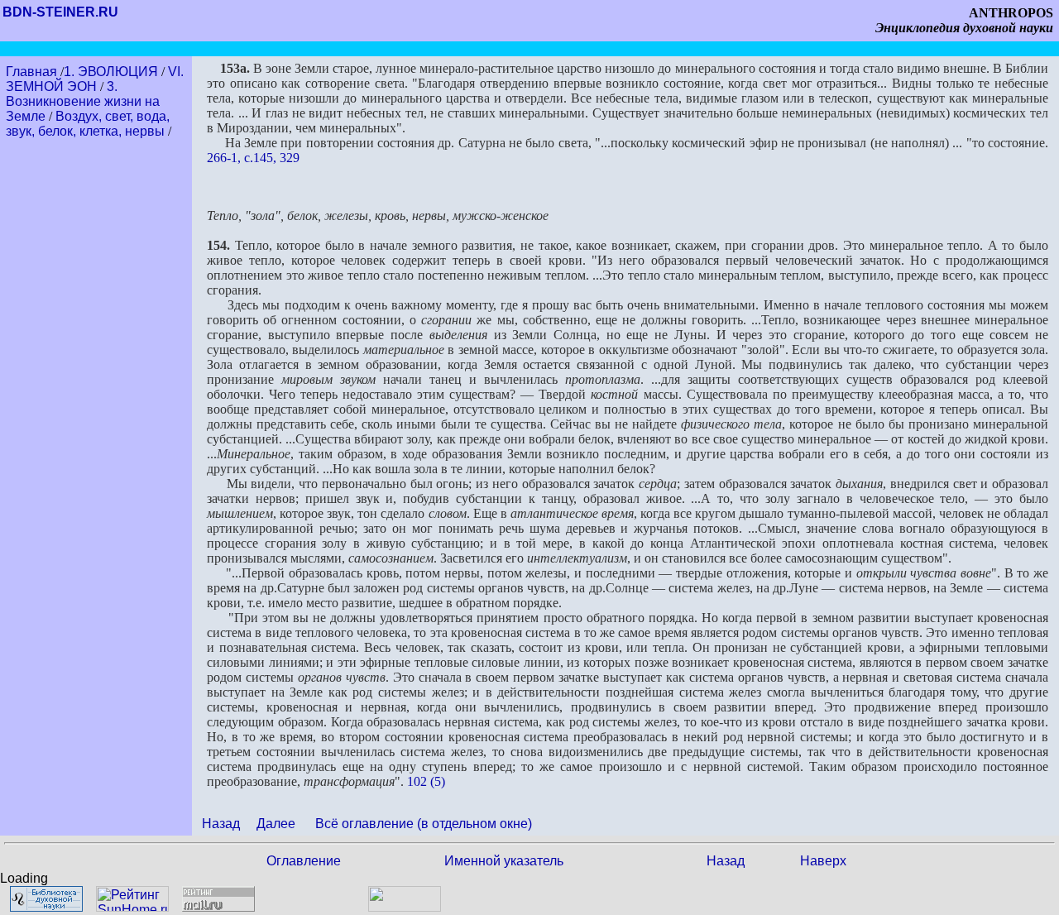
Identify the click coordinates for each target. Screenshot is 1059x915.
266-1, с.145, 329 (253, 158)
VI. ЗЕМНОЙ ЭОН (95, 79)
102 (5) (426, 781)
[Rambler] (404, 907)
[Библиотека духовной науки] (46, 907)
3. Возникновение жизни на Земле (83, 101)
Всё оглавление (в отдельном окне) (423, 824)
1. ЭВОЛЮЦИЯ (111, 72)
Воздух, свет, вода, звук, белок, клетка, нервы (88, 123)
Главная (33, 72)
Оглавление (303, 861)
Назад (221, 824)
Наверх (823, 861)
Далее (275, 824)
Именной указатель (503, 861)
